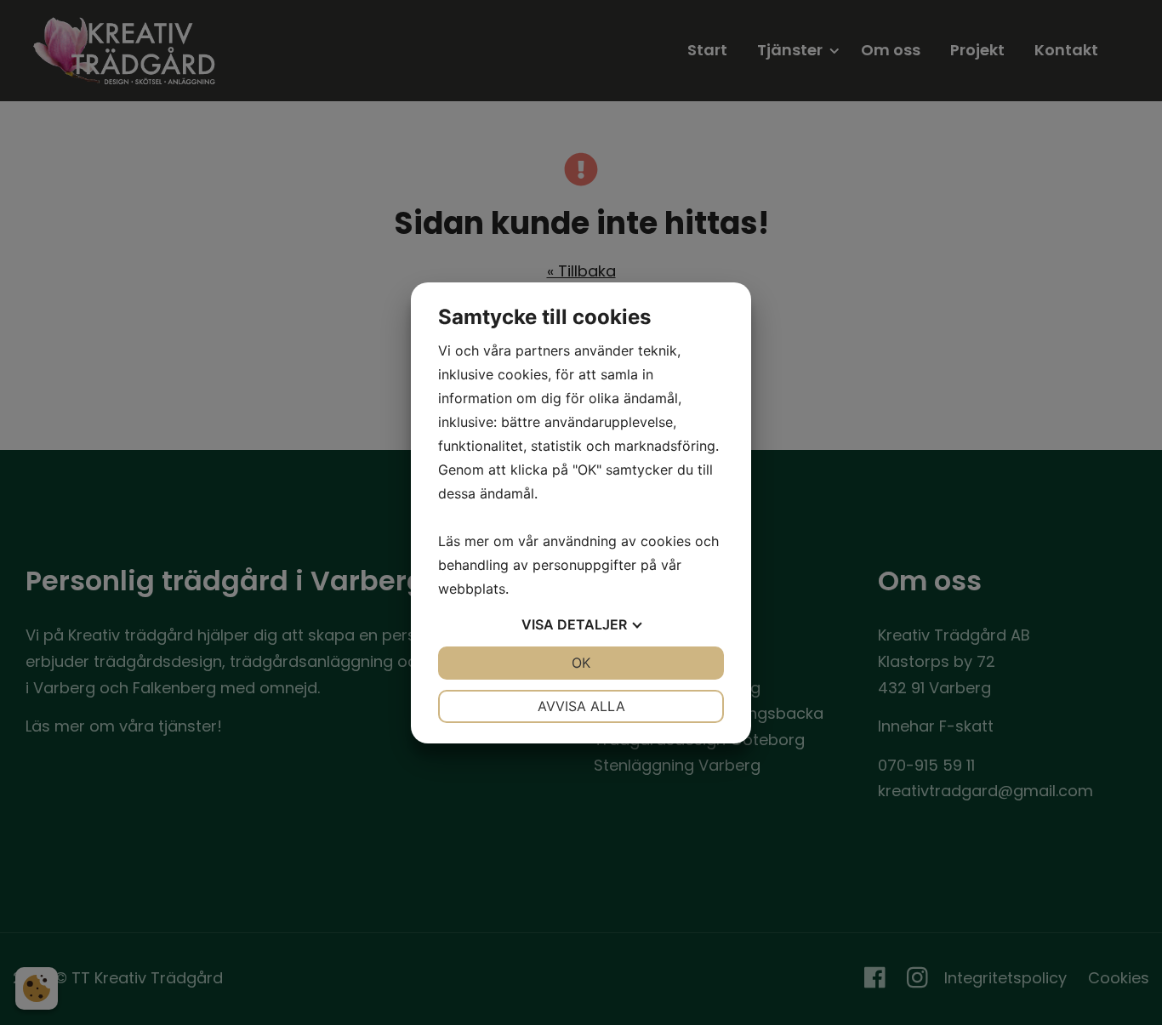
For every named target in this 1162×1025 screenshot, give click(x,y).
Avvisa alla (581, 706)
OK (581, 662)
